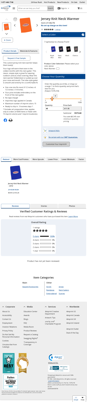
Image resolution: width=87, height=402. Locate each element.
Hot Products (49, 2)
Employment (7, 323)
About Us (6, 311)
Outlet (82, 2)
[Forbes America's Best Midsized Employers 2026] (11, 382)
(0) (80, 9)
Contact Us (6, 319)
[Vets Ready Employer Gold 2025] (23, 363)
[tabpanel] (43, 236)
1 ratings (58, 29)
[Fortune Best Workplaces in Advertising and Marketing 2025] (9, 363)
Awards (26, 315)
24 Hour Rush (36, 2)
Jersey (61, 287)
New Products (63, 2)
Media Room (29, 327)
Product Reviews (30, 330)
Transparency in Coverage (30, 343)
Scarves (62, 293)
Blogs (26, 319)
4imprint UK (71, 319)
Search (50, 8)
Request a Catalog (31, 334)
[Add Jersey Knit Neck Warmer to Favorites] (15, 19)
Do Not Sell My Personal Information (11, 336)
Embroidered (51, 293)
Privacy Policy (7, 330)
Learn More (73, 216)
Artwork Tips (50, 317)
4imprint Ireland (72, 323)
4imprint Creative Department (52, 312)
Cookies (5, 341)
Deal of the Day (72, 333)
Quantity (49, 105)
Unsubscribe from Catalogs (9, 346)
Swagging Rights (31, 338)
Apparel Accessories (30, 287)
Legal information (53, 381)
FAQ (25, 323)
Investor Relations (9, 327)
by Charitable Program (53, 322)
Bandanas (50, 290)
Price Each (67, 105)
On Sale (74, 2)
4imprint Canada (72, 315)
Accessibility (7, 315)
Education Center (30, 311)
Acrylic (48, 287)
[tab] (10, 51)
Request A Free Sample (17, 58)
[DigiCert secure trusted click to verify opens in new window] (56, 358)
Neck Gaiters (64, 290)
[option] (52, 52)
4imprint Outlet (72, 329)
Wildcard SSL (53, 364)
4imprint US (71, 311)
